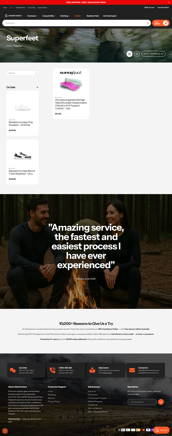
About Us (92, 391)
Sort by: (146, 54)
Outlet (11, 7)
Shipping (52, 395)
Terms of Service (95, 408)
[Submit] (161, 402)
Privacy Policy (54, 401)
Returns (51, 398)
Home (9, 46)
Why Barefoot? (21, 7)
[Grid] (129, 54)
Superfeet (18, 46)
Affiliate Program (95, 401)
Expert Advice (42, 7)
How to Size (31, 7)
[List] (137, 54)
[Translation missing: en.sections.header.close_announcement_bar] (169, 2)
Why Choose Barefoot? (98, 411)
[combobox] (22, 73)
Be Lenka (12, 120)
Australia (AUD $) (163, 7)
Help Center (107, 373)
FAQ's (50, 391)
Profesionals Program (97, 398)
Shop (5, 7)
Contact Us (92, 405)
